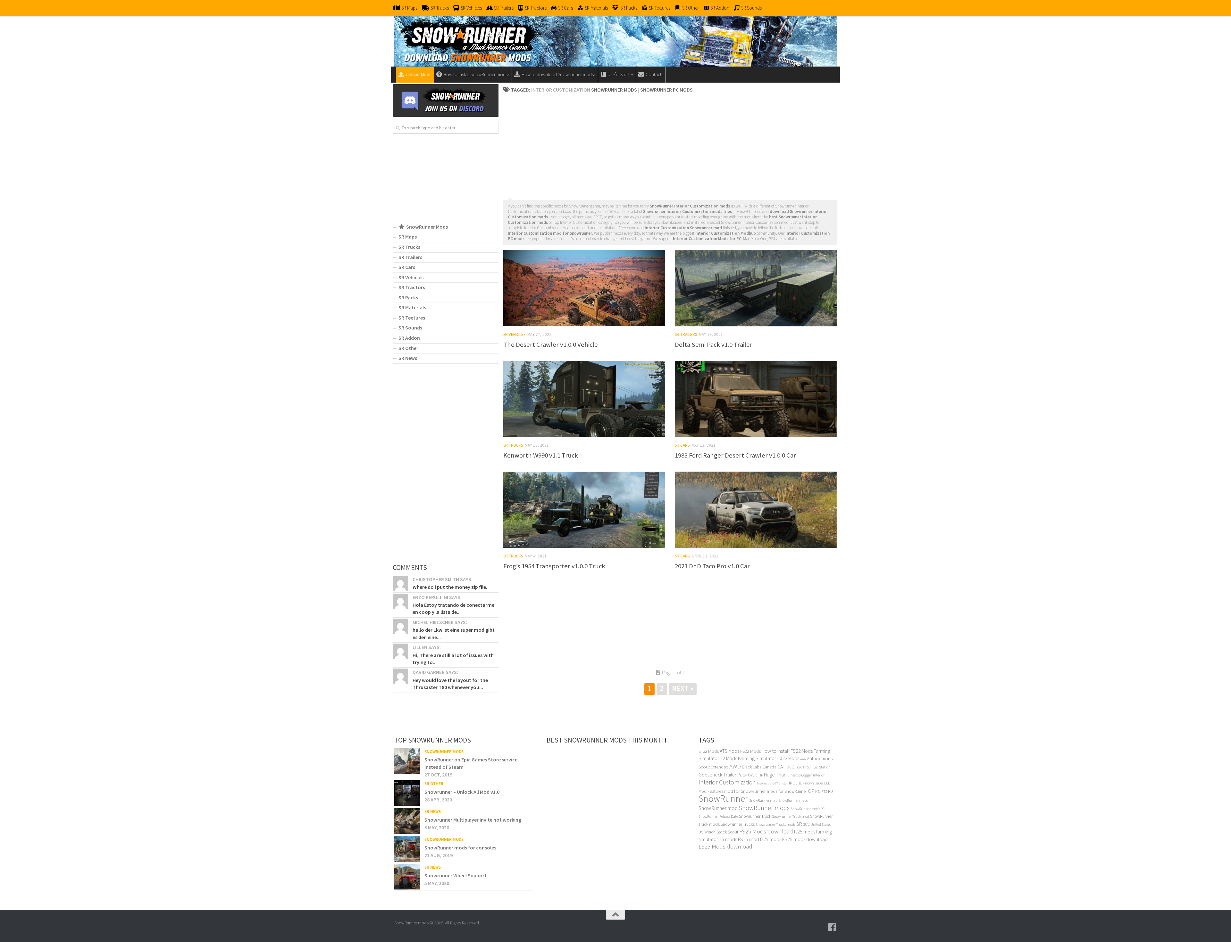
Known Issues (813, 783)
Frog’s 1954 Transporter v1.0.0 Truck (554, 566)
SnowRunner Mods (444, 751)
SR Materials (412, 307)
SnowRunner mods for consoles (460, 847)
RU (830, 791)
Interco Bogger (801, 775)
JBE (799, 783)
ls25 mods (804, 831)
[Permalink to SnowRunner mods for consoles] (407, 849)
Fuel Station (821, 767)
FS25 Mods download (766, 831)
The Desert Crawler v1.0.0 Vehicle (550, 344)
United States (820, 824)
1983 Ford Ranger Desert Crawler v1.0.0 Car (735, 455)
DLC (790, 767)
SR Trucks (513, 445)
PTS (824, 791)
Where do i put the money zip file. (450, 587)
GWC (753, 775)
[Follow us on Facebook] (832, 927)
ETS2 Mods (709, 751)
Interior (819, 775)
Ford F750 (803, 767)
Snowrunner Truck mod (790, 816)
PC (817, 791)
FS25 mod (748, 839)
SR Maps (407, 236)
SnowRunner (723, 798)
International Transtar (772, 783)
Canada (769, 767)
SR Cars (682, 445)
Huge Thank (776, 774)
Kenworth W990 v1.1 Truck (540, 455)
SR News (407, 358)
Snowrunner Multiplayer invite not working (472, 819)
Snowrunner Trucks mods (775, 824)
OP (811, 791)
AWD (735, 766)
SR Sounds (410, 327)
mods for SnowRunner (787, 791)
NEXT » (682, 688)
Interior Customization (727, 782)
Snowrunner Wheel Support (455, 875)
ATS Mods (729, 751)
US (701, 832)
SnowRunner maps (793, 800)
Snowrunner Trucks (738, 824)
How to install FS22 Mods (787, 751)
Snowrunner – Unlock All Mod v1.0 (461, 792)
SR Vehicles (514, 334)
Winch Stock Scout (721, 832)
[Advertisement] (670, 148)
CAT (781, 766)
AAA (803, 759)
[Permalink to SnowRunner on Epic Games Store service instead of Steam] (407, 761)
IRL (792, 783)
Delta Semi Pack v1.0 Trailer (713, 344)
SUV (806, 824)
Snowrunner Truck (755, 816)
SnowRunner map (763, 800)
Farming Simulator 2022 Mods (768, 758)
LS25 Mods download (725, 846)
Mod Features (711, 791)
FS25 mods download (805, 839)
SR (799, 824)
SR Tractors (411, 287)
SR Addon (409, 338)
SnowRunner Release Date (718, 816)
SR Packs (408, 297)
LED (827, 783)
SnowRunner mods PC (808, 808)
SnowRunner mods (764, 808)
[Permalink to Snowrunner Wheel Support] (407, 876)
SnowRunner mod (718, 808)
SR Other (408, 348)
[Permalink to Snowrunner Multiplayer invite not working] (407, 821)
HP (760, 775)
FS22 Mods (750, 751)
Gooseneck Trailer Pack (723, 774)
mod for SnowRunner (745, 791)
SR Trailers (686, 334)
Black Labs (751, 767)
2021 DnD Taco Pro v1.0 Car (712, 566)
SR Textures (411, 317)
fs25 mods (770, 839)
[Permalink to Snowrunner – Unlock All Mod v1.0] (407, 793)
